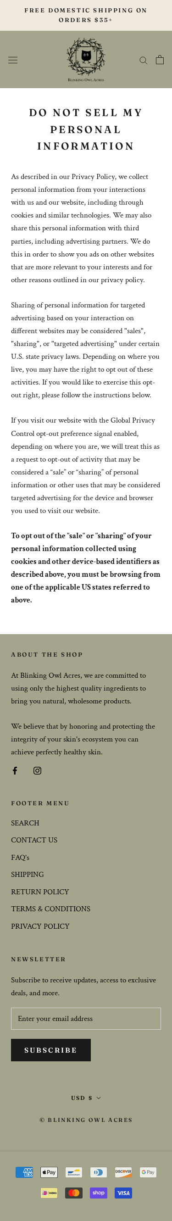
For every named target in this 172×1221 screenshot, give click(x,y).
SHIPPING (27, 875)
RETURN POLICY (40, 892)
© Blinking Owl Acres (86, 1119)
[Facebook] (15, 770)
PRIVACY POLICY (40, 926)
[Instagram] (37, 770)
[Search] (143, 60)
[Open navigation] (12, 59)
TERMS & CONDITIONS (50, 909)
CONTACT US (34, 840)
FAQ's (20, 858)
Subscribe (51, 1050)
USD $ (82, 1097)
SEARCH (25, 823)
